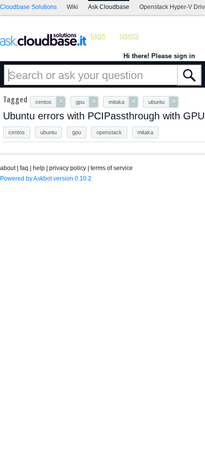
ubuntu (48, 132)
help (39, 168)
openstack (109, 132)
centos (16, 132)
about (7, 168)
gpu (76, 132)
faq (24, 168)
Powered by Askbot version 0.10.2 (46, 178)
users (129, 35)
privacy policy (67, 168)
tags (98, 35)
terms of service (112, 168)
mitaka (145, 132)
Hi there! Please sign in (159, 56)
